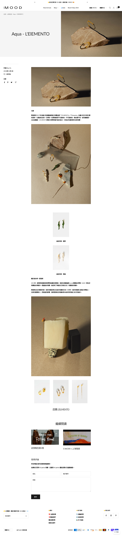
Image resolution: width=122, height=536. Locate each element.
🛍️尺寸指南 (79, 520)
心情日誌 (9, 14)
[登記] (26, 516)
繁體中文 (102, 8)
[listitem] (4, 82)
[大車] (117, 8)
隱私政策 (62, 467)
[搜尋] (110, 8)
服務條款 (70, 467)
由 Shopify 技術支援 (22, 530)
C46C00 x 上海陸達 (71, 448)
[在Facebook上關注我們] (106, 515)
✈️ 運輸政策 (80, 514)
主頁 (5, 14)
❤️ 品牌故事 (52, 514)
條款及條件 (52, 523)
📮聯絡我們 (52, 517)
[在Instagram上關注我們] (111, 515)
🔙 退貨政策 (80, 517)
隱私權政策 (52, 520)
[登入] (113, 8)
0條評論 (8, 74)
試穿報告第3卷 (37, 448)
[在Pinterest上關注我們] (116, 515)
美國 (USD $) (92, 8)
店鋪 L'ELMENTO (61, 409)
